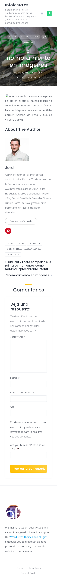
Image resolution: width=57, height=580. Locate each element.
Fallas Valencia (29, 36)
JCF (44, 36)
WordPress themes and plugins (29, 537)
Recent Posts (28, 573)
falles (21, 243)
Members (35, 568)
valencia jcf (12, 254)
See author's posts (21, 221)
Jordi (10, 167)
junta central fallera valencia (23, 249)
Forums (20, 568)
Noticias (28, 42)
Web (12, 407)
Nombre (15, 378)
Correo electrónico (22, 392)
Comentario (17, 337)
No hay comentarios (28, 77)
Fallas (12, 36)
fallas (9, 243)
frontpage (34, 243)
